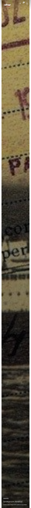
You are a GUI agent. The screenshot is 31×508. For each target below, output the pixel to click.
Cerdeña (6, 498)
